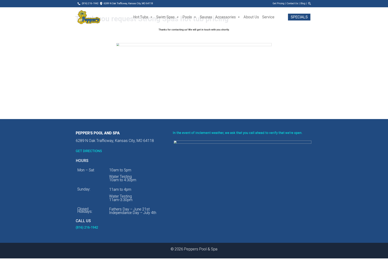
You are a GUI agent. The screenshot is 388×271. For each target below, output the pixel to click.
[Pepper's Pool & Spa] (89, 17)
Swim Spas (165, 17)
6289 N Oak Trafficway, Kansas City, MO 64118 (128, 3)
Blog (302, 3)
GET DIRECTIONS (89, 151)
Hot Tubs (140, 17)
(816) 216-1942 (90, 3)
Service (268, 17)
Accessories (225, 17)
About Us (251, 17)
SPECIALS (299, 17)
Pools (187, 17)
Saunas (206, 17)
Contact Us (292, 3)
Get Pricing (278, 3)
